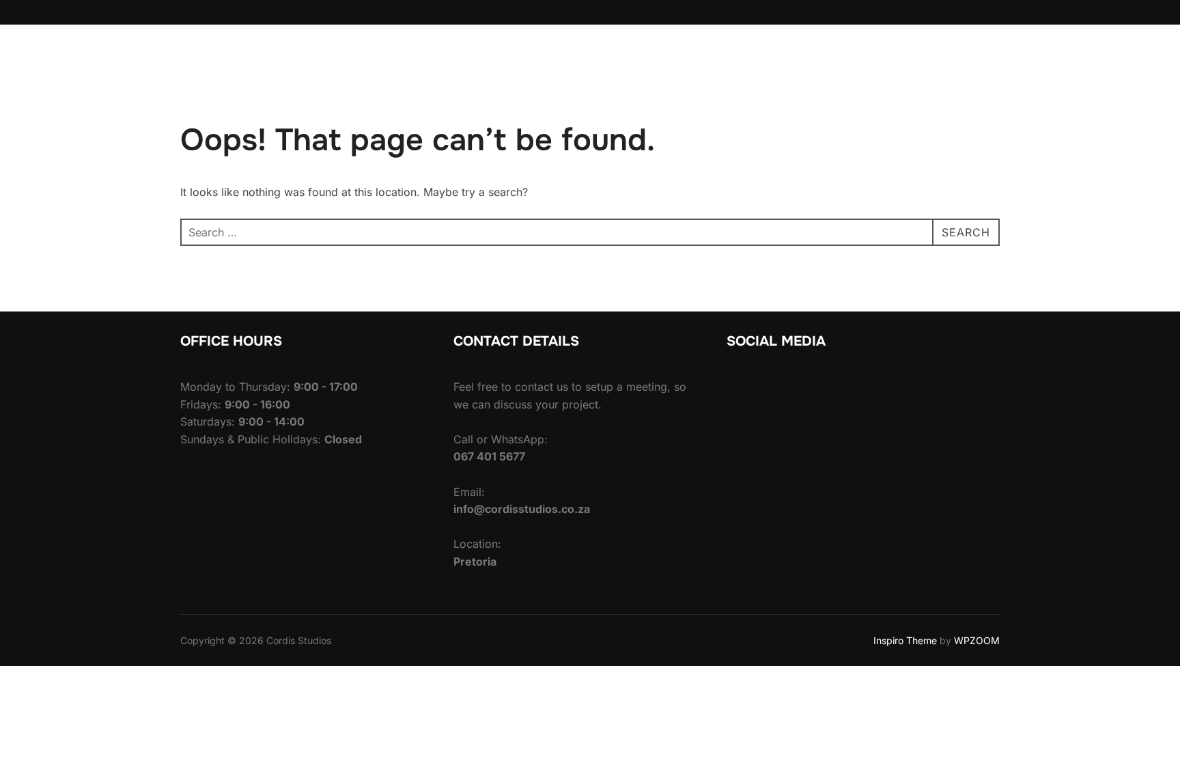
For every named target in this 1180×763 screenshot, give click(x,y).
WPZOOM (977, 640)
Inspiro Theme (905, 640)
